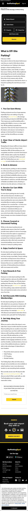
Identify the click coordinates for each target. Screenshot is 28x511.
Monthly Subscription (7, 466)
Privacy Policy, (18, 503)
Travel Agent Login (6, 470)
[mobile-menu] (3, 3)
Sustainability (18, 472)
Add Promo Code (13, 34)
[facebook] (16, 481)
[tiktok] (26, 481)
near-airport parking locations (11, 374)
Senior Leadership (19, 466)
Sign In (24, 3)
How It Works (5, 479)
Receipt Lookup (6, 481)
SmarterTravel (13, 117)
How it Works (4, 8)
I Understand (14, 508)
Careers (16, 470)
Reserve (14, 39)
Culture (16, 468)
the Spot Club (17, 285)
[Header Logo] (13, 3)
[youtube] (23, 481)
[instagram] (19, 481)
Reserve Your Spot (14, 436)
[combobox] (15, 19)
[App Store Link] (10, 457)
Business (4, 468)
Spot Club (5, 464)
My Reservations (7, 462)
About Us (17, 462)
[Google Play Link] (19, 457)
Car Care (4, 472)
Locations (17, 464)
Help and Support (7, 477)
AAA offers (20, 310)
